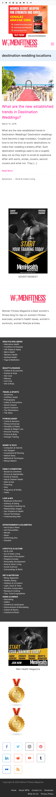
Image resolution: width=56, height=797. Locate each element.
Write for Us (33, 794)
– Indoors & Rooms (10, 610)
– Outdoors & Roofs (11, 612)
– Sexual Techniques (11, 514)
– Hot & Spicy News (11, 527)
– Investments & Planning (13, 453)
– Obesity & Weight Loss (13, 429)
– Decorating (8, 599)
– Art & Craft (8, 551)
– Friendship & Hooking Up (14, 506)
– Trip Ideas (8, 413)
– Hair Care (7, 376)
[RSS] (18, 769)
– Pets (5, 487)
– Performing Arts (10, 538)
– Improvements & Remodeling (16, 607)
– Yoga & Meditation (11, 360)
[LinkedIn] (17, 3)
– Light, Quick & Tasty (12, 586)
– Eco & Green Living (11, 554)
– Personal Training (11, 432)
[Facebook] (3, 3)
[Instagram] (10, 3)
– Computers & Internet (12, 448)
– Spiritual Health (10, 357)
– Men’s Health (9, 352)
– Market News (9, 455)
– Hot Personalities (10, 530)
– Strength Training (11, 437)
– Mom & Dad (8, 482)
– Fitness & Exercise (11, 424)
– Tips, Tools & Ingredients (14, 593)
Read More (7, 170)
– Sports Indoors (10, 405)
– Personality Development (14, 561)
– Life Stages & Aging (12, 349)
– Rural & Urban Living (12, 564)
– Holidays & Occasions (12, 583)
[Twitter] (6, 3)
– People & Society (10, 559)
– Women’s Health (10, 354)
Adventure (7, 179)
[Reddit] (20, 3)
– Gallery (6, 602)
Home (13, 790)
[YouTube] (24, 3)
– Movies (6, 532)
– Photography (9, 400)
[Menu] (52, 44)
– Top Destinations (10, 410)
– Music (6, 535)
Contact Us (37, 790)
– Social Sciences (10, 567)
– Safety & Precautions (12, 402)
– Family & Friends (10, 477)
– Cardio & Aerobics (11, 421)
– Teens (6, 492)
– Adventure (8, 394)
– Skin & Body (8, 383)
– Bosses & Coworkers (12, 471)
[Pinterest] (13, 3)
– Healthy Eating (9, 580)
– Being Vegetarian (10, 578)
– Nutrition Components (13, 588)
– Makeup (7, 378)
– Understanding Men (12, 516)
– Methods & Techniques (13, 458)
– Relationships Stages (12, 509)
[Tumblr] (27, 3)
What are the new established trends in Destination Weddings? (27, 112)
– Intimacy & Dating (11, 503)
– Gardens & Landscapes (13, 604)
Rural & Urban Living (25, 179)
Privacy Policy (47, 794)
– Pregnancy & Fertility (12, 490)
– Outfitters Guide (10, 397)
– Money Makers (10, 461)
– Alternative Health (11, 344)
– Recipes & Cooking (11, 591)
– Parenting (7, 484)
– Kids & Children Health (13, 479)
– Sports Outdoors (10, 407)
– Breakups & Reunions (12, 501)
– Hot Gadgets (9, 450)
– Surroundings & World (12, 569)
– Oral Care (7, 381)
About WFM (24, 790)
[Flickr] (31, 3)
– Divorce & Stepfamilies (13, 474)
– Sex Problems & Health (13, 511)
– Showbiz (7, 540)
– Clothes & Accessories (13, 370)
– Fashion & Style (10, 373)
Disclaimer (48, 790)
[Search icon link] (52, 2)
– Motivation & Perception (13, 556)
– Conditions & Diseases (13, 347)
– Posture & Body (10, 434)
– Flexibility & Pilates (11, 426)
